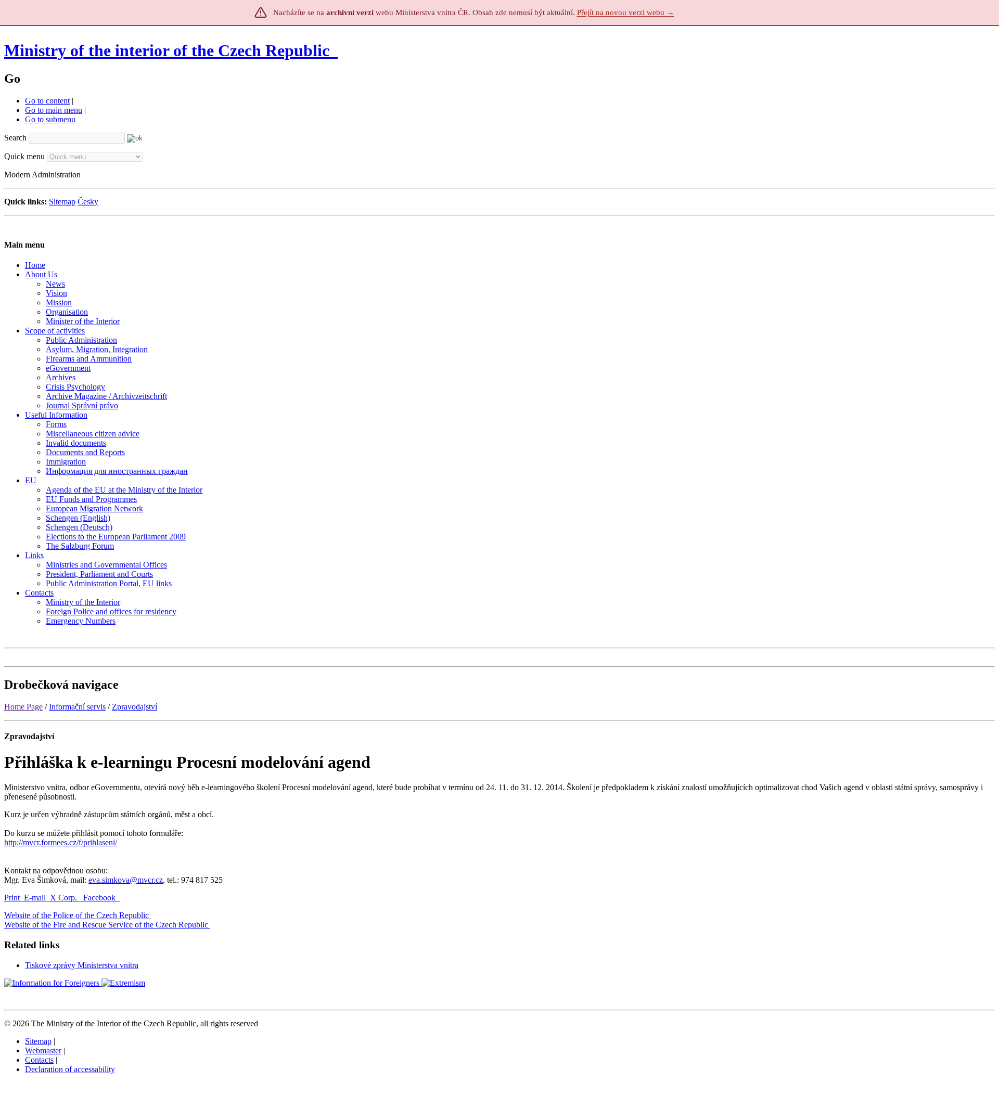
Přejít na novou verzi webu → (625, 12)
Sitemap (62, 201)
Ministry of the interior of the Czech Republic (166, 50)
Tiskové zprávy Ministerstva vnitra (81, 965)
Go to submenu (50, 119)
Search (15, 137)
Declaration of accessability (70, 1069)
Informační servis (77, 706)
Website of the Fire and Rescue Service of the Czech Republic (106, 924)
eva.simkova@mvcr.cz (125, 879)
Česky (88, 201)
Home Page (23, 706)
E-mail (35, 897)
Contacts (39, 1059)
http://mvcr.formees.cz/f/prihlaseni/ (60, 842)
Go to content (47, 100)
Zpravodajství (134, 706)
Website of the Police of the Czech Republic (76, 915)
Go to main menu (53, 110)
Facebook (100, 897)
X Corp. (64, 897)
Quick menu (24, 156)
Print (12, 897)
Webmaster (43, 1050)
